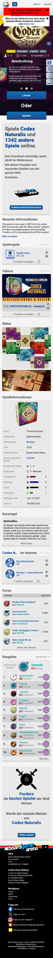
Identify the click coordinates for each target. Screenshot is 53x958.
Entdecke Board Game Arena (26, 207)
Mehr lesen (26, 543)
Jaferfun (24, 692)
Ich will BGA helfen (15, 878)
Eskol (22, 724)
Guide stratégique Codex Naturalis (29, 630)
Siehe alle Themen (26, 647)
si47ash (20, 604)
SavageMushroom (29, 732)
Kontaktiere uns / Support (18, 864)
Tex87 (23, 716)
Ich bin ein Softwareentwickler (20, 875)
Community (12, 896)
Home (10, 892)
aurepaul (24, 700)
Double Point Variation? (24, 602)
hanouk (37, 665)
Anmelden (47, 4)
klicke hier (29, 24)
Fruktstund (21, 623)
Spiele (10, 894)
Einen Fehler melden (16, 880)
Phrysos (24, 742)
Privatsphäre (23, 948)
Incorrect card (19, 611)
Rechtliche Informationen (26, 944)
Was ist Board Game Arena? (19, 857)
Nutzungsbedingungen (17, 946)
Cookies (32, 948)
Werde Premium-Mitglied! (18, 883)
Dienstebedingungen (35, 946)
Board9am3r (26, 750)
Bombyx (31, 442)
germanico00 (26, 675)
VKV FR (20, 633)
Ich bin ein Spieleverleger (18, 873)
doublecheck (22, 614)
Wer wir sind (13, 859)
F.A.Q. (10, 862)
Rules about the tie (21, 640)
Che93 (19, 642)
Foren (10, 899)
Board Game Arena (15, 942)
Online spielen (26, 835)
